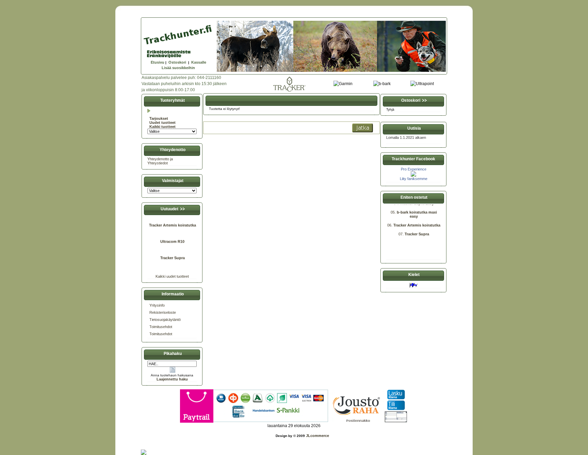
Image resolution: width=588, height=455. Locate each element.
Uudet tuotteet (162, 122)
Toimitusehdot (160, 327)
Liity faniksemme (413, 179)
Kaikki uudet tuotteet (172, 276)
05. (394, 208)
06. (390, 221)
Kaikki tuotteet (162, 127)
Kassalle (198, 62)
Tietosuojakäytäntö (165, 320)
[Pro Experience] (413, 175)
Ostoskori (177, 62)
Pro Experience (413, 169)
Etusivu (157, 62)
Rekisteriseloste (162, 312)
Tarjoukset (158, 118)
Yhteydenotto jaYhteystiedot (160, 161)
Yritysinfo (157, 305)
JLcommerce (317, 436)
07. (401, 230)
